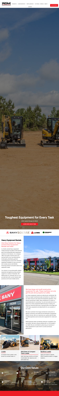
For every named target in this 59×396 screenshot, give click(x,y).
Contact (30, 6)
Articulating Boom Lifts (48, 351)
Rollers (23, 351)
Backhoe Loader (6, 351)
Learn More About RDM (29, 224)
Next (57, 347)
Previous (1, 347)
